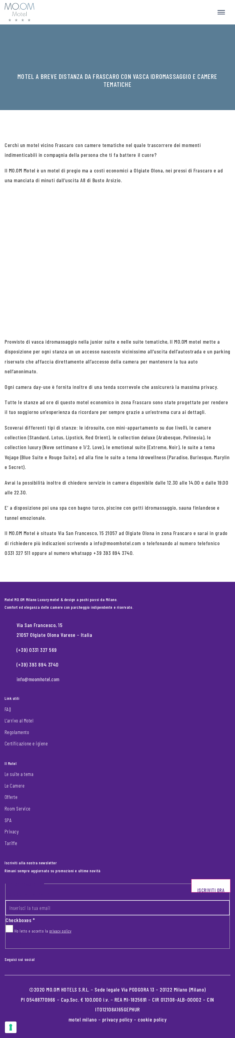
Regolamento (17, 732)
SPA (8, 820)
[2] (11, 1027)
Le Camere (14, 785)
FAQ (8, 709)
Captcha (13, 942)
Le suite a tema (19, 774)
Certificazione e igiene (26, 743)
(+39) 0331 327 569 (37, 649)
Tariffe (11, 843)
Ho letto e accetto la (42, 930)
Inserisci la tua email (27, 894)
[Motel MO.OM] (19, 12)
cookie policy (152, 1019)
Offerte (11, 797)
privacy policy (60, 930)
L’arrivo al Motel (19, 720)
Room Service (18, 808)
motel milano (83, 1019)
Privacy (12, 831)
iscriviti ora (211, 889)
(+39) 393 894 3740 (38, 664)
